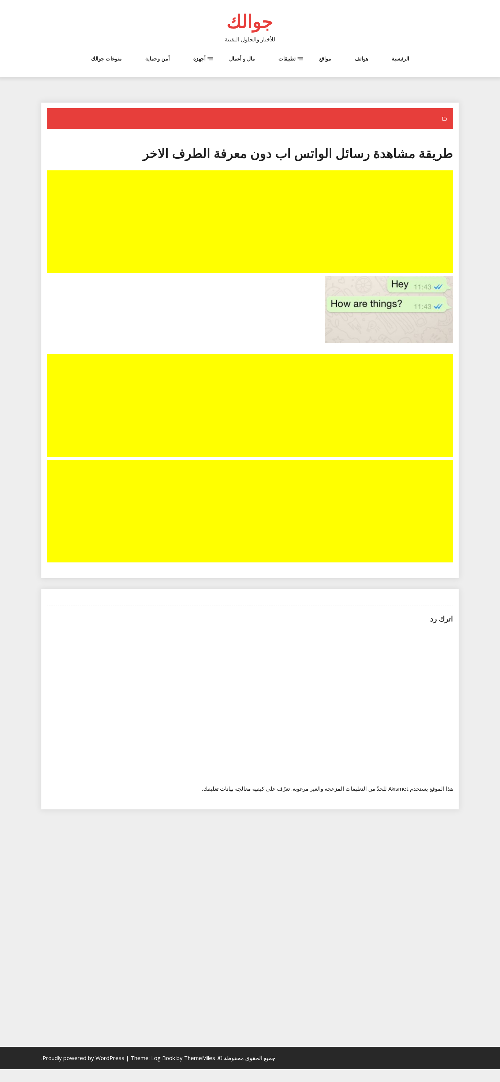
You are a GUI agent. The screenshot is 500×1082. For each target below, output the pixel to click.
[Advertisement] (249, 222)
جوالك (250, 20)
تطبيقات (287, 58)
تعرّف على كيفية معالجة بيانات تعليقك (246, 788)
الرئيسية (400, 58)
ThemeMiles (199, 1057)
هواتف (361, 58)
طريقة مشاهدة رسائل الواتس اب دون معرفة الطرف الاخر (298, 153)
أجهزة (199, 58)
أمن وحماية (157, 58)
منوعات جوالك (106, 58)
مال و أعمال (242, 58)
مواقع (325, 58)
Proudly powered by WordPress (84, 1057)
